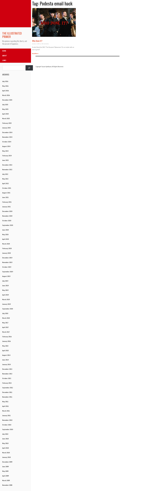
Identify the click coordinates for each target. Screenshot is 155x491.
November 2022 (7, 170)
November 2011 (7, 397)
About (4, 56)
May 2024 (5, 151)
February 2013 (7, 383)
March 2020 (6, 244)
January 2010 (6, 457)
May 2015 (5, 346)
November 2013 (7, 374)
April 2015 (5, 351)
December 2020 (7, 211)
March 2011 (6, 411)
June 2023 (5, 160)
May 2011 (5, 402)
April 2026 (5, 91)
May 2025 (5, 109)
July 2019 (5, 281)
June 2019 (5, 286)
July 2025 (5, 105)
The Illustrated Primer (12, 35)
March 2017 (6, 332)
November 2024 (7, 137)
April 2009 (5, 476)
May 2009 (5, 471)
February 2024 (7, 156)
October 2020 (6, 221)
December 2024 (7, 132)
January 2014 (6, 364)
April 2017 (5, 327)
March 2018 (6, 318)
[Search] (29, 68)
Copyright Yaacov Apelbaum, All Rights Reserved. (49, 67)
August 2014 (6, 355)
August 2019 (6, 276)
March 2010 (6, 453)
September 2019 (7, 272)
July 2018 (5, 313)
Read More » (35, 53)
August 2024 (6, 146)
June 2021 (5, 197)
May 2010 (5, 443)
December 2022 (7, 165)
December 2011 (7, 392)
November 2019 (7, 262)
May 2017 (5, 323)
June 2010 (5, 439)
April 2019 (5, 295)
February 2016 (7, 337)
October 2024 (6, 142)
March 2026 (6, 95)
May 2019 (5, 290)
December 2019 (7, 258)
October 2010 (6, 425)
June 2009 (5, 467)
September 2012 (7, 388)
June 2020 (5, 230)
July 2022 (5, 174)
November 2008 (7, 485)
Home (4, 51)
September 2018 (7, 309)
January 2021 (6, 207)
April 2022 (5, 183)
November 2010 (7, 420)
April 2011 (5, 406)
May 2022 (5, 179)
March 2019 (6, 299)
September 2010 (7, 429)
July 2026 (5, 81)
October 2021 (6, 188)
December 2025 (7, 100)
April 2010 (5, 448)
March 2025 (6, 118)
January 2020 (6, 253)
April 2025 (5, 114)
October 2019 (6, 267)
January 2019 (6, 304)
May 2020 (5, 235)
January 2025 (6, 128)
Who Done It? (37, 40)
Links (4, 60)
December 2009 (7, 462)
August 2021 (6, 193)
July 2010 (5, 434)
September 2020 (7, 225)
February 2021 (7, 202)
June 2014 (5, 360)
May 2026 (5, 86)
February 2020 (7, 248)
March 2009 (6, 480)
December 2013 (7, 369)
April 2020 (5, 239)
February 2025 (7, 123)
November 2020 (7, 216)
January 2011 (6, 415)
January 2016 (6, 341)
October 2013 (6, 378)
